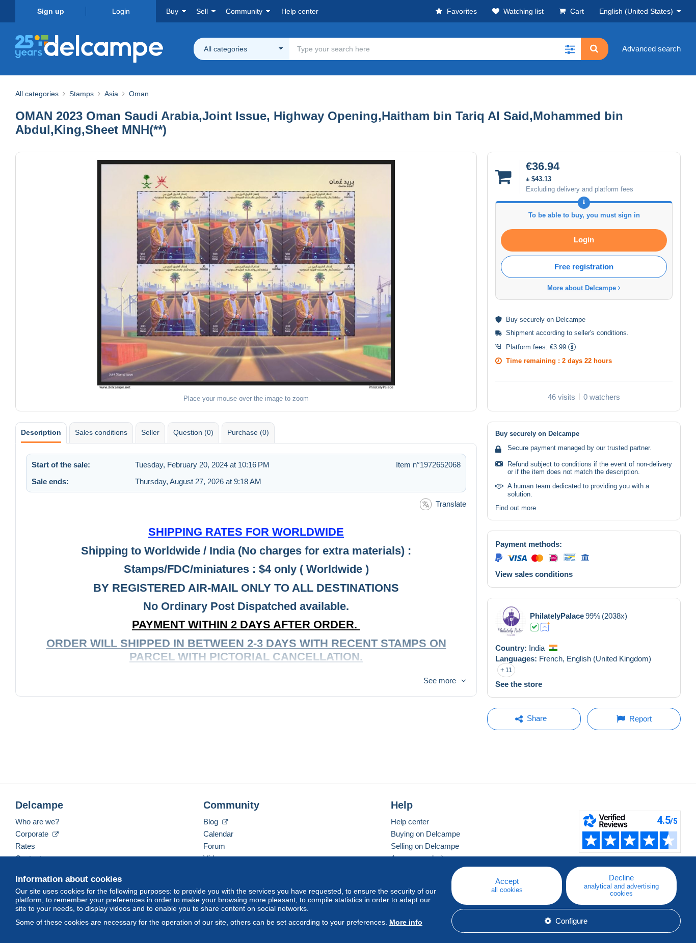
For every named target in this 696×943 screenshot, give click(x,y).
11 (508, 670)
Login (121, 11)
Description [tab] (41, 432)
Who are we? (37, 821)
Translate (451, 504)
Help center (410, 821)
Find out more (515, 508)
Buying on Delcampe (425, 833)
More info (405, 922)
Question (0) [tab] (193, 432)
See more (439, 680)
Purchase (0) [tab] (248, 432)
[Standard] (545, 627)
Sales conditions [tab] (101, 432)
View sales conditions (534, 574)
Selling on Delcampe (425, 846)
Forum (214, 846)
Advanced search (651, 48)
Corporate (32, 833)
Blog (211, 821)
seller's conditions (600, 333)
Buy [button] (172, 11)
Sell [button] (202, 11)
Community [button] (244, 11)
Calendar (218, 833)
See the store (518, 684)
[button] (569, 49)
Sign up (50, 11)
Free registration (583, 266)
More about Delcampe (581, 288)
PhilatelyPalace (557, 616)
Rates (25, 846)
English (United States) (636, 11)
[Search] (594, 49)
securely (532, 319)
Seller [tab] (150, 432)
